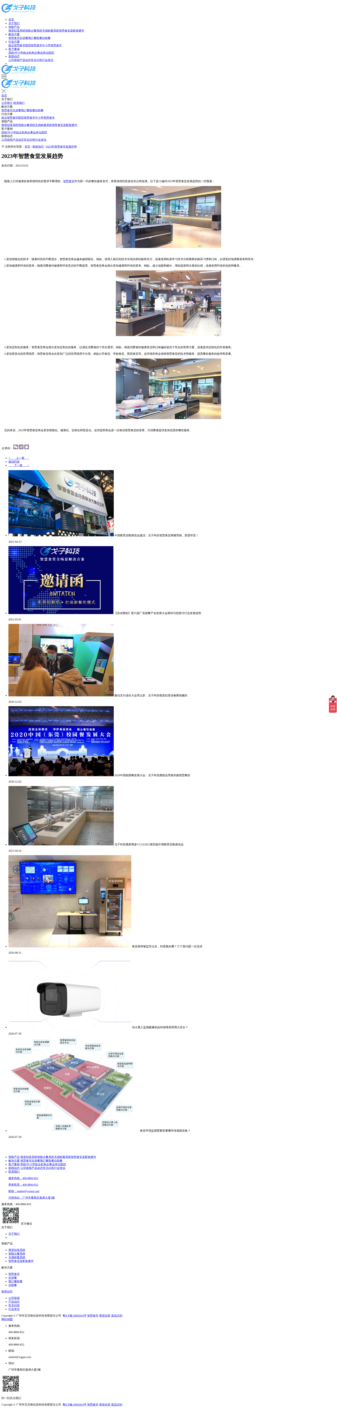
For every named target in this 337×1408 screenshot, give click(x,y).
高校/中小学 (15, 52)
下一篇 (18, 465)
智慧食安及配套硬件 (71, 30)
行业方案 (14, 41)
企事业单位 (41, 52)
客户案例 (14, 49)
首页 (11, 19)
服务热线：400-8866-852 (23, 1178)
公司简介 (7, 102)
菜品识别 (116, 1315)
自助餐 (46, 38)
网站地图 (7, 1319)
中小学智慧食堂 (52, 45)
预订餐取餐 (35, 38)
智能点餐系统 (33, 30)
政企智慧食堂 (16, 45)
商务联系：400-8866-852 (23, 1184)
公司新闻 (14, 60)
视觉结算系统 (16, 30)
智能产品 (14, 26)
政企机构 (28, 52)
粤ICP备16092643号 (74, 1315)
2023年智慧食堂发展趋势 (61, 146)
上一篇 (18, 457)
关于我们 (14, 23)
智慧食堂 (14, 38)
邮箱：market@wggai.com (23, 1191)
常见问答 (36, 60)
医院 (51, 52)
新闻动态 (14, 56)
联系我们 (19, 102)
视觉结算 (104, 1315)
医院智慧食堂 (33, 45)
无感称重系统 (50, 30)
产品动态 (25, 60)
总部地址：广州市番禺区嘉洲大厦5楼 (31, 1197)
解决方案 (14, 34)
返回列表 (14, 461)
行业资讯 (47, 60)
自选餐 (24, 38)
